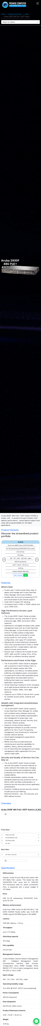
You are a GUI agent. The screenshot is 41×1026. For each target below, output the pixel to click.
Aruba (27, 14)
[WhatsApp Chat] (36, 1021)
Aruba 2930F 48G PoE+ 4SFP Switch (15, 18)
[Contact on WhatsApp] (25, 575)
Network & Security (15, 14)
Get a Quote (18, 575)
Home (3, 14)
